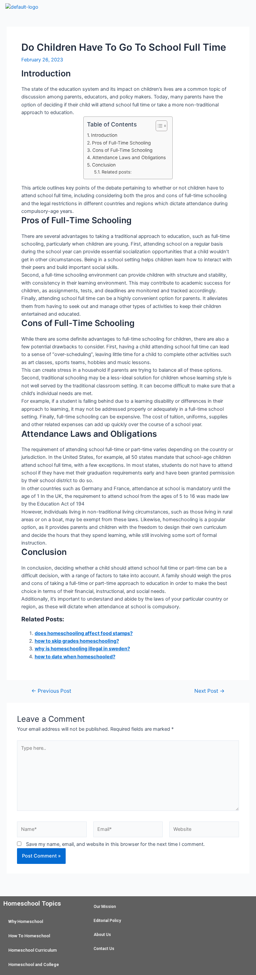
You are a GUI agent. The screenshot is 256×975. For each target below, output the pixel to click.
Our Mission (105, 906)
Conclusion (104, 165)
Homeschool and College (33, 964)
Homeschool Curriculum (32, 950)
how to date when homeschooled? (75, 657)
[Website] (204, 831)
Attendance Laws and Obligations (129, 157)
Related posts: (117, 172)
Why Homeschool (25, 921)
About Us (102, 934)
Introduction (104, 135)
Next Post (209, 691)
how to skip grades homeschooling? (77, 641)
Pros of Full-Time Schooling (121, 142)
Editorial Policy (107, 920)
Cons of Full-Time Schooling (122, 150)
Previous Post (51, 691)
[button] (149, 9)
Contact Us (104, 948)
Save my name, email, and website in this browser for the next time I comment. (115, 844)
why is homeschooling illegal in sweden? (82, 649)
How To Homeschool (29, 935)
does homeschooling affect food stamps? (84, 633)
